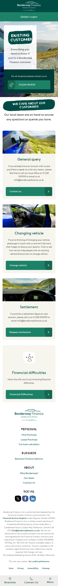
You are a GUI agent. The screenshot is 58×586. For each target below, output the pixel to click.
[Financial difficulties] (29, 356)
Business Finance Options (29, 458)
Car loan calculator (29, 444)
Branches (10, 582)
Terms (11, 568)
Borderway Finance (29, 414)
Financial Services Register (15, 518)
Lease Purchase (29, 439)
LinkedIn (32, 498)
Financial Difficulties (21, 394)
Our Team (29, 478)
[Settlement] (29, 289)
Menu (50, 582)
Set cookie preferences (39, 561)
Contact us (15, 191)
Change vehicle (18, 265)
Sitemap (45, 568)
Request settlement (20, 332)
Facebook (25, 498)
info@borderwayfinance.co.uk (25, 530)
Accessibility (33, 568)
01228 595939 (27, 84)
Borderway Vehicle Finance (29, 6)
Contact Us (31, 582)
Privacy (20, 568)
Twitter (18, 498)
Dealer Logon (29, 16)
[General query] (29, 142)
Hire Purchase (29, 434)
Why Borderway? (29, 473)
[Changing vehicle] (29, 216)
